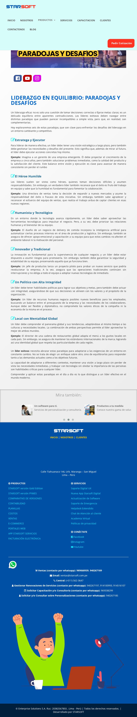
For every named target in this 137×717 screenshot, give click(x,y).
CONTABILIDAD (16, 503)
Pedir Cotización (121, 43)
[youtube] (27, 78)
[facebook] (18, 78)
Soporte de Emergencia (84, 503)
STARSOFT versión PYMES (22, 493)
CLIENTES (105, 20)
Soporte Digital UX (81, 488)
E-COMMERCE (16, 523)
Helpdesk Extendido (82, 508)
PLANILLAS (14, 508)
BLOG (33, 29)
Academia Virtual (80, 518)
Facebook (78, 536)
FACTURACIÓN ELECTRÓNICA (24, 538)
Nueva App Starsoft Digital (86, 493)
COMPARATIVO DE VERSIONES (25, 498)
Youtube (78, 546)
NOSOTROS (26, 20)
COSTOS (13, 513)
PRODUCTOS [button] (46, 20)
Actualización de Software (85, 498)
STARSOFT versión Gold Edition (25, 488)
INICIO (11, 20)
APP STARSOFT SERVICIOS (22, 533)
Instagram (78, 541)
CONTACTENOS (16, 29)
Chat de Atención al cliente (86, 513)
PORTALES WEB (16, 528)
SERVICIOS (66, 20)
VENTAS (12, 518)
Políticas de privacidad (83, 523)
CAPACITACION (86, 20)
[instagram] (37, 78)
